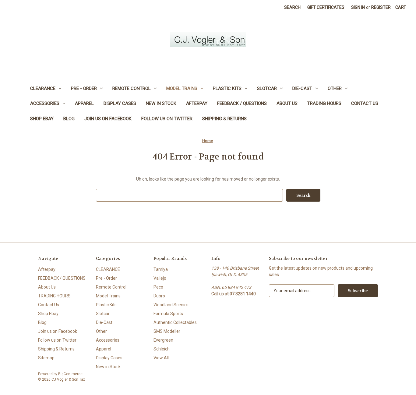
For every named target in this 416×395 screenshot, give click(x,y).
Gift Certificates (325, 7)
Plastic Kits (227, 88)
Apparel (84, 103)
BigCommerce (70, 374)
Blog (69, 118)
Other (335, 88)
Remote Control (131, 88)
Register (381, 7)
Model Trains (181, 88)
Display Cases (120, 103)
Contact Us (364, 103)
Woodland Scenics (171, 304)
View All (161, 357)
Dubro (159, 295)
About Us (287, 103)
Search (292, 7)
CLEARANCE (42, 88)
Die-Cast (302, 88)
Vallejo (159, 278)
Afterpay (196, 103)
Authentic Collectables (175, 322)
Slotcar (267, 88)
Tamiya (160, 269)
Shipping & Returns (224, 118)
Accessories (44, 103)
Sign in (358, 7)
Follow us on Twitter (166, 118)
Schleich (161, 349)
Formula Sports (168, 313)
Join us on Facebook (108, 118)
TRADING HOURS (324, 103)
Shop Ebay (42, 118)
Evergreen (163, 340)
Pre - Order (84, 88)
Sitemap (46, 357)
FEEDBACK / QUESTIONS (242, 103)
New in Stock (161, 103)
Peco (158, 287)
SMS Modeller (166, 331)
